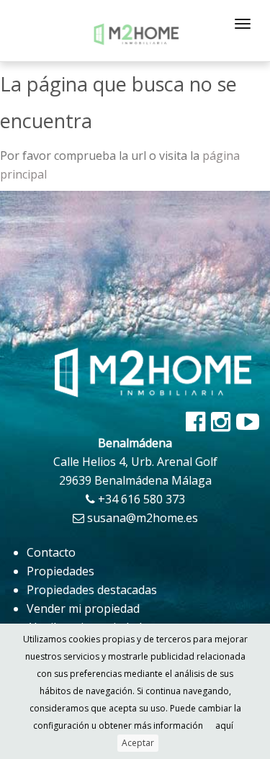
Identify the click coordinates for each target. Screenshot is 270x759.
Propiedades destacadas (92, 590)
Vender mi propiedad (83, 608)
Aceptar (138, 743)
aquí (224, 725)
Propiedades (60, 571)
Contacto (51, 552)
